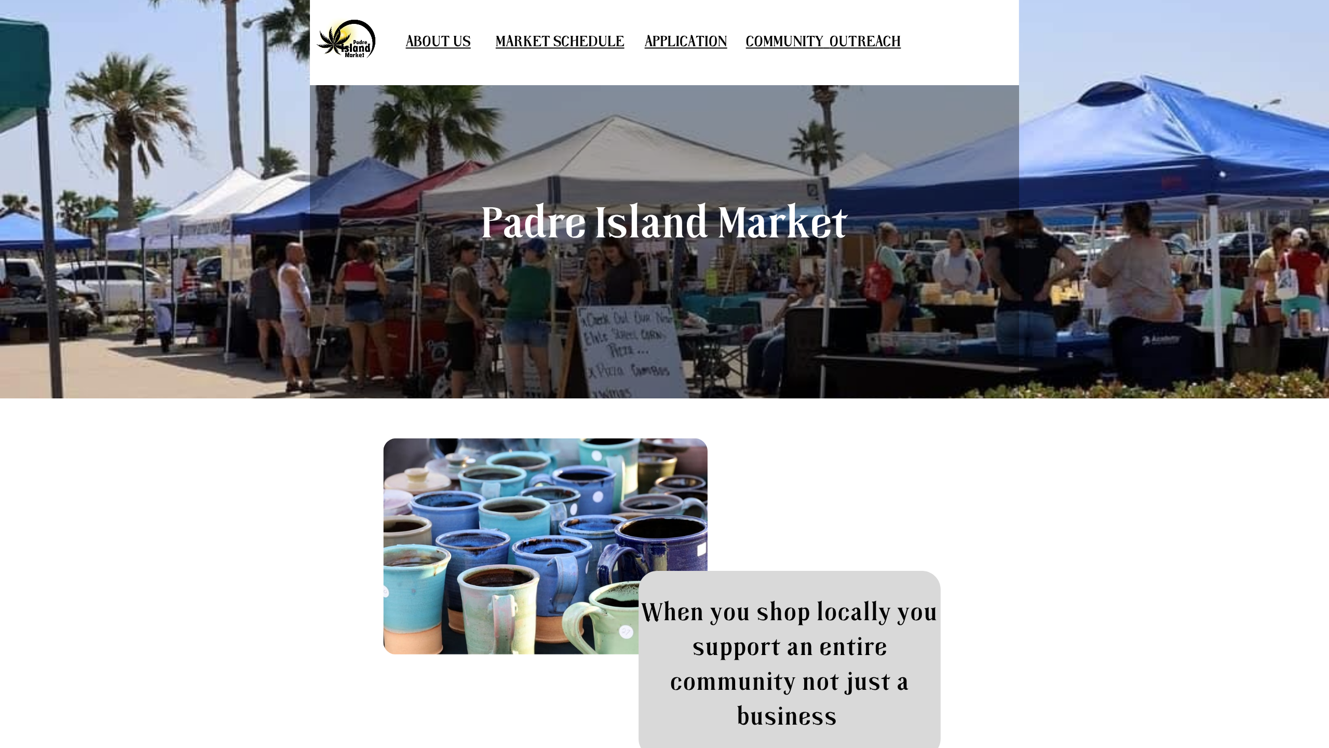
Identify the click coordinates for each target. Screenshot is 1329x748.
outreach (865, 42)
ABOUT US (437, 42)
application (686, 42)
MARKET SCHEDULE (560, 42)
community (784, 42)
